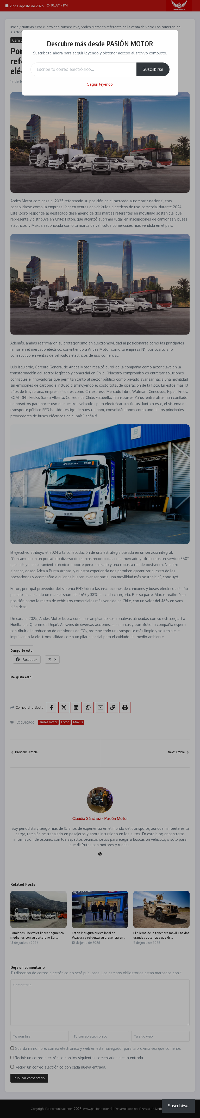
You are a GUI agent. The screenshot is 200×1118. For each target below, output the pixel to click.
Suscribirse (153, 69)
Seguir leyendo (100, 84)
